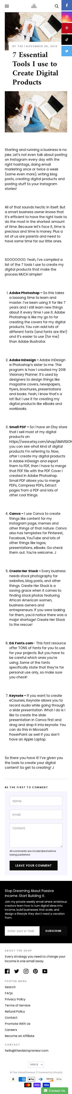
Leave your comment (33, 866)
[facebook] (66, 5)
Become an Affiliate (19, 1036)
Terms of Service (17, 1005)
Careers (11, 1030)
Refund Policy (15, 1011)
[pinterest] (66, 28)
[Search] (57, 6)
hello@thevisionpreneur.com (26, 1050)
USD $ (34, 1064)
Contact (11, 1017)
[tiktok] (66, 39)
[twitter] (66, 51)
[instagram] (66, 16)
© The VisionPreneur (22, 1072)
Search (10, 987)
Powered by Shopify (49, 1072)
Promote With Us (17, 1023)
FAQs (9, 993)
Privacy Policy (15, 999)
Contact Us (56, 1090)
